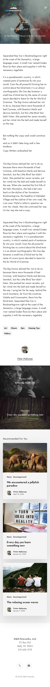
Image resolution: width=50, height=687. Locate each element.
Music (25, 22)
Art (5, 328)
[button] (45, 7)
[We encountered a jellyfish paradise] (25, 471)
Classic (14, 328)
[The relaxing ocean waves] (25, 589)
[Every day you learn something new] (25, 531)
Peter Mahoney (12, 36)
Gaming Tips (34, 328)
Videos (7, 333)
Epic (23, 328)
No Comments (40, 36)
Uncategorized (19, 477)
